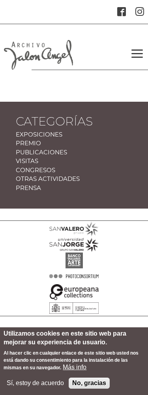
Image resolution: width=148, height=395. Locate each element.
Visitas (27, 161)
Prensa (28, 188)
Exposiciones (39, 135)
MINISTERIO (74, 320)
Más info (74, 367)
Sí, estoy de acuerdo (35, 383)
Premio (28, 143)
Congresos (35, 170)
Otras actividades (48, 179)
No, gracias (89, 383)
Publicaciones (41, 153)
